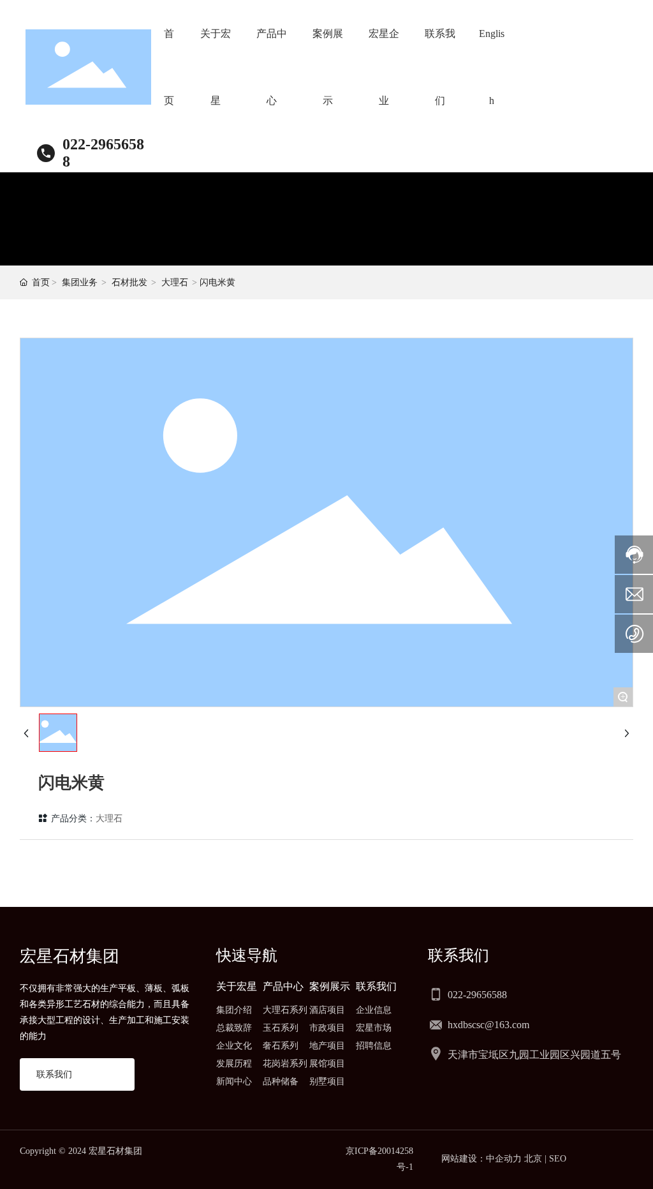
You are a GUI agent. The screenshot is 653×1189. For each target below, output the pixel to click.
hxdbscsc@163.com (488, 1024)
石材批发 (129, 282)
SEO (557, 1158)
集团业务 (80, 282)
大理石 (174, 282)
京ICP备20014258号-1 (379, 1159)
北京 (533, 1158)
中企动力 (504, 1158)
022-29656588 (477, 994)
